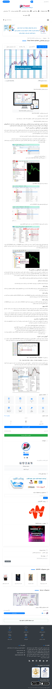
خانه (48, 38)
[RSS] (29, 661)
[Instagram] (24, 458)
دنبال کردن (26, 454)
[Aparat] (43, 661)
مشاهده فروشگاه (26, 466)
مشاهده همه (8, 561)
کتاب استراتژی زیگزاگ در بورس (42, 607)
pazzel (27, 452)
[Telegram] (27, 458)
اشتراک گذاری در (9, 80)
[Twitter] (47, 661)
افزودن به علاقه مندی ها (26, 435)
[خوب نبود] (6, 431)
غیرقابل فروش (14, 613)
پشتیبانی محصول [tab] (10, 46)
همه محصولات (44, 11)
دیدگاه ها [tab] (21, 46)
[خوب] (9, 431)
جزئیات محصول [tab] (41, 46)
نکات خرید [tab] (31, 46)
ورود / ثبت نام (6, 1)
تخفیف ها (25, 15)
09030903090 (8, 20)
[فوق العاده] (10, 431)
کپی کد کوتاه (26, 469)
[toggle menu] (48, 20)
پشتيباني (6, 11)
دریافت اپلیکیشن (26, 11)
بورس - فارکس (45, 552)
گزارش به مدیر (44, 85)
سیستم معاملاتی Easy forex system (42, 558)
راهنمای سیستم (14, 11)
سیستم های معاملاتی (36, 552)
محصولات (44, 38)
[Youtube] (33, 661)
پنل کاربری (35, 11)
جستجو (45, 498)
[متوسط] (7, 431)
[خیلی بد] (5, 431)
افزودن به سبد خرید (26, 427)
